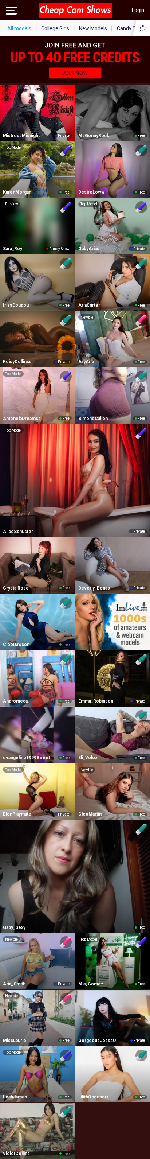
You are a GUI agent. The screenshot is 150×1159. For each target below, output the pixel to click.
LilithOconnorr (93, 1097)
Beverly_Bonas (94, 588)
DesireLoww (91, 192)
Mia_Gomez (90, 984)
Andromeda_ (16, 701)
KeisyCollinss (17, 361)
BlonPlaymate (17, 814)
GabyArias (88, 248)
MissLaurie (14, 1040)
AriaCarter (89, 305)
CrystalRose (16, 588)
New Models (93, 28)
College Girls (55, 28)
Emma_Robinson (95, 701)
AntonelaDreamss (22, 418)
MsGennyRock (93, 135)
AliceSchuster (18, 531)
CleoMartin (90, 814)
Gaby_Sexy (14, 927)
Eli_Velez (88, 757)
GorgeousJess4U (97, 1040)
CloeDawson (16, 644)
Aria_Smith (14, 984)
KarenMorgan (17, 192)
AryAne (86, 361)
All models (19, 28)
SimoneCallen (93, 418)
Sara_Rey (12, 248)
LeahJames (15, 1097)
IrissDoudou (16, 305)
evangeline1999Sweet (26, 757)
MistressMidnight (21, 135)
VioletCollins (16, 1153)
